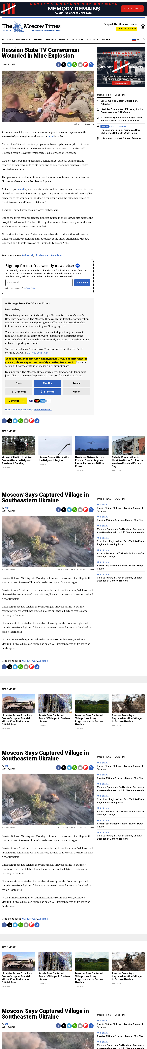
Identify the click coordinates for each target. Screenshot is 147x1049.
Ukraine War (23, 39)
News (10, 39)
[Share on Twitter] (63, 64)
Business (51, 39)
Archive (106, 39)
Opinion (63, 39)
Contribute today (127, 29)
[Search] (144, 40)
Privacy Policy (29, 288)
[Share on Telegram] (69, 64)
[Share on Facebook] (58, 64)
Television (57, 255)
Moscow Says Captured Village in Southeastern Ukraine (45, 497)
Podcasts (92, 39)
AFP (6, 508)
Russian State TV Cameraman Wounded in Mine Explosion (40, 53)
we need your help (37, 352)
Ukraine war (41, 255)
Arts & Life (77, 39)
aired (21, 189)
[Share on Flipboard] (85, 64)
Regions (37, 39)
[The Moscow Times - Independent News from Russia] (31, 27)
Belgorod (27, 255)
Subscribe (82, 282)
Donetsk (43, 660)
